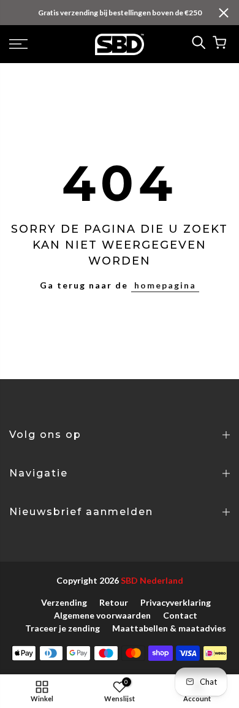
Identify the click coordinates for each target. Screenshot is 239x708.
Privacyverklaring (175, 602)
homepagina (165, 285)
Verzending (64, 602)
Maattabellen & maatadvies (169, 628)
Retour (113, 602)
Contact (180, 615)
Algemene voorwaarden (102, 615)
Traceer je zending (62, 628)
